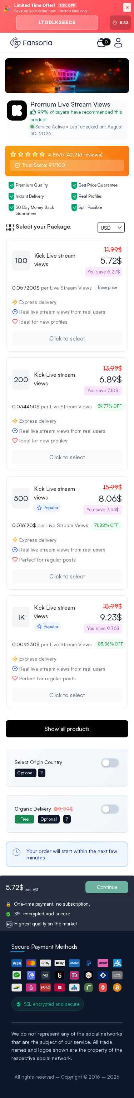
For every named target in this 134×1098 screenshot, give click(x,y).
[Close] (127, 7)
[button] (16, 963)
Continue (107, 887)
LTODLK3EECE (57, 22)
